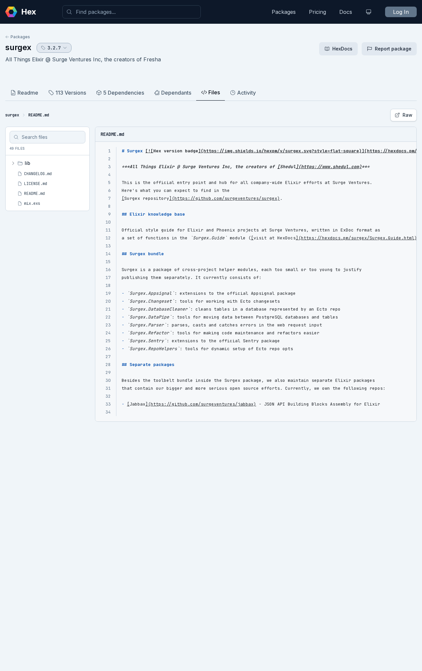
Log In (401, 12)
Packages (284, 12)
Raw (407, 115)
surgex (18, 47)
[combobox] (131, 11)
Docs (345, 12)
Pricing (317, 12)
